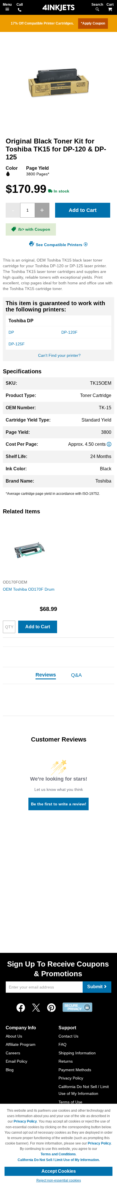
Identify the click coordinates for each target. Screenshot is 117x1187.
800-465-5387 (19, 10)
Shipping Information (77, 1053)
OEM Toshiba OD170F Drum (29, 589)
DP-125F (17, 344)
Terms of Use (70, 1102)
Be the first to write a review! (58, 804)
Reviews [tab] (45, 675)
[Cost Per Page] (109, 444)
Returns (65, 1061)
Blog (10, 1070)
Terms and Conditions (58, 1154)
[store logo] (58, 8)
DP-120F (69, 332)
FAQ (62, 1044)
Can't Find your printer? (59, 355)
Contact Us (68, 1036)
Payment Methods (74, 1070)
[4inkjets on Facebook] (20, 1008)
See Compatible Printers (59, 244)
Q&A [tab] (76, 675)
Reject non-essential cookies (58, 1180)
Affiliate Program (20, 1044)
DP (11, 332)
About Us (14, 1036)
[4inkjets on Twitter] (36, 1008)
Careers (13, 1053)
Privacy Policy (70, 1078)
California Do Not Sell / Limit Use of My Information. (59, 1160)
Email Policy (16, 1061)
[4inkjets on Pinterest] (51, 1008)
